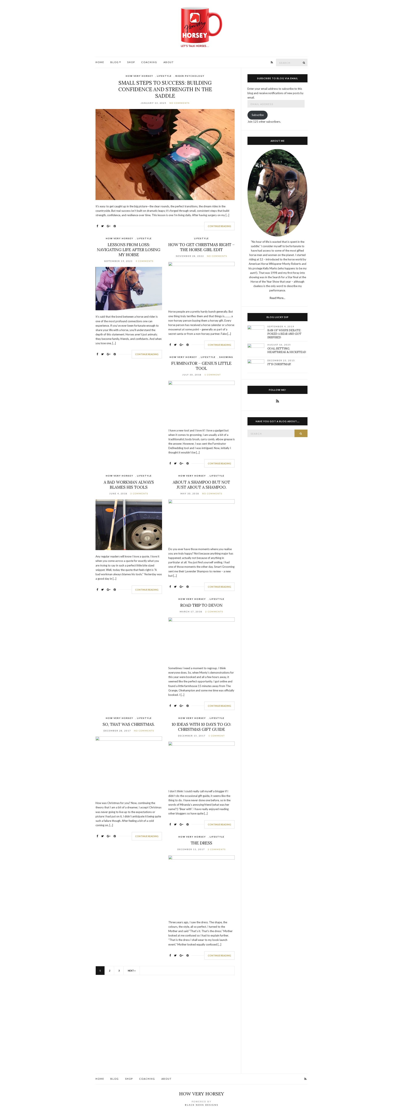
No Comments (179, 103)
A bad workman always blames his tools (129, 485)
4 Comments (144, 261)
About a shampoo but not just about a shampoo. (201, 485)
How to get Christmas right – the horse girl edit (201, 247)
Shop (131, 62)
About (169, 62)
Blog (114, 62)
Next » (132, 970)
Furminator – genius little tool (201, 366)
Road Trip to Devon (201, 605)
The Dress (201, 842)
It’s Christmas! (279, 364)
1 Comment (212, 374)
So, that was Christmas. (129, 724)
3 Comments (139, 493)
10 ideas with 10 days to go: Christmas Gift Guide (201, 727)
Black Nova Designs (201, 1105)
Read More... (277, 298)
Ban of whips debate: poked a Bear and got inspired (284, 334)
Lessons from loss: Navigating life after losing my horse (128, 249)
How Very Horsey (139, 76)
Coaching (149, 62)
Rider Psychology (189, 76)
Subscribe (258, 115)
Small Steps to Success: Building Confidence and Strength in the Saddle (165, 89)
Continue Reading (219, 226)
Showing (226, 357)
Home (100, 62)
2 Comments (214, 611)
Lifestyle (164, 76)
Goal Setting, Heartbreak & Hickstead (286, 350)
